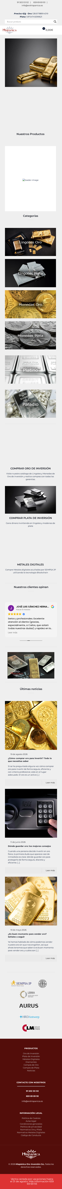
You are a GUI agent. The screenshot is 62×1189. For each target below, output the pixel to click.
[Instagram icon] (35, 9)
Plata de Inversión (31, 1056)
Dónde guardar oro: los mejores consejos (29, 846)
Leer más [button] (12, 632)
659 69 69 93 (39, 2)
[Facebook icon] (31, 9)
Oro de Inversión (31, 1053)
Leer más (50, 782)
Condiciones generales (31, 1124)
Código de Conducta (31, 1135)
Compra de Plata (31, 1067)
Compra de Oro (31, 1065)
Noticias (31, 1070)
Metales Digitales (31, 1059)
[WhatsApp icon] (27, 9)
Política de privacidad (31, 1126)
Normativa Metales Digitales (31, 1132)
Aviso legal (31, 1121)
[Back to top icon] (58, 1184)
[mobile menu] (57, 30)
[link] (30, 242)
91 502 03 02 (23, 2)
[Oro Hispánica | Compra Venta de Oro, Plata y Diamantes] (9, 30)
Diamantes (31, 1062)
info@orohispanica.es (32, 5)
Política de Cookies (31, 1118)
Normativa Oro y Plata (31, 1129)
